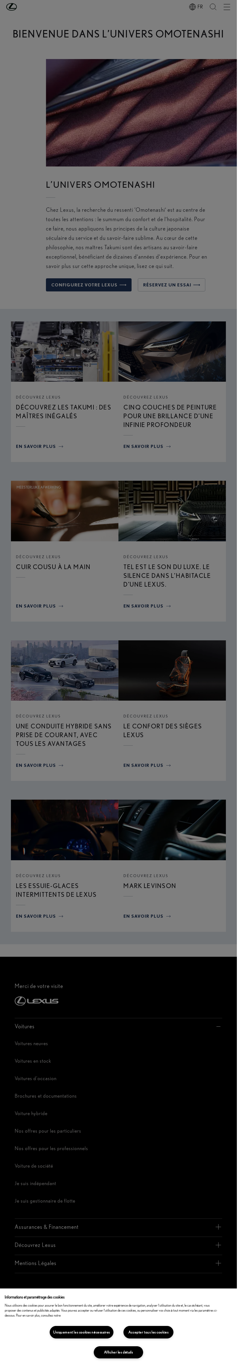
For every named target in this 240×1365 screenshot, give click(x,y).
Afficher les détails (118, 1352)
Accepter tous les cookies (148, 1332)
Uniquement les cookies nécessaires (81, 1332)
